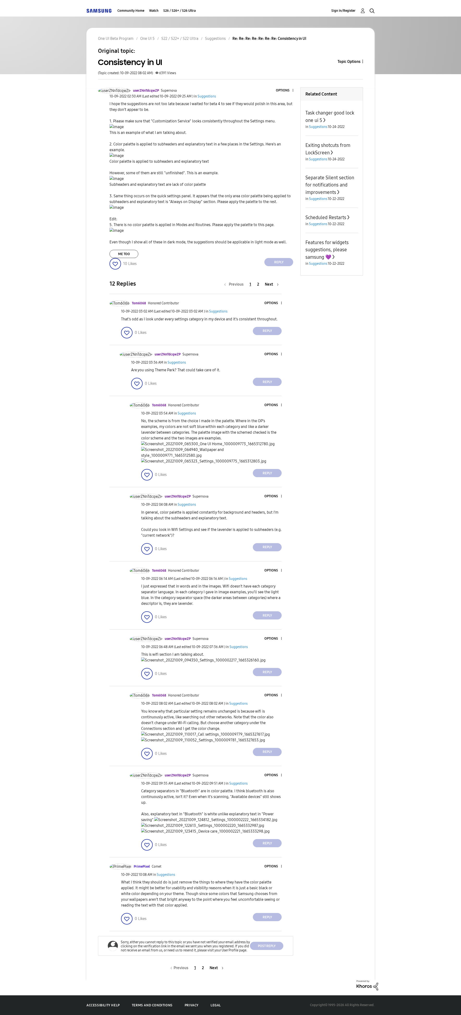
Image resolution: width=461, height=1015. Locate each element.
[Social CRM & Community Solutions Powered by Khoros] (367, 985)
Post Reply (267, 946)
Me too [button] (124, 254)
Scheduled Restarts (325, 217)
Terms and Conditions (152, 1005)
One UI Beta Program (115, 38)
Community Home (130, 11)
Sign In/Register (343, 11)
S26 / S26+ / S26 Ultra (179, 11)
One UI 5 (147, 38)
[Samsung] (98, 10)
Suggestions (215, 38)
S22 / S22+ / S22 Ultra (179, 38)
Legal (216, 1005)
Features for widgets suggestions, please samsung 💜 (327, 250)
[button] (285, 90)
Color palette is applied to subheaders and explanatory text (159, 161)
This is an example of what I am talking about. (148, 132)
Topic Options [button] (349, 61)
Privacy (192, 1005)
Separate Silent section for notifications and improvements (329, 185)
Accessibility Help (103, 1005)
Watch (153, 11)
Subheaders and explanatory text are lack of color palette (157, 184)
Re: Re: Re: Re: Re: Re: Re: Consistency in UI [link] (269, 38)
